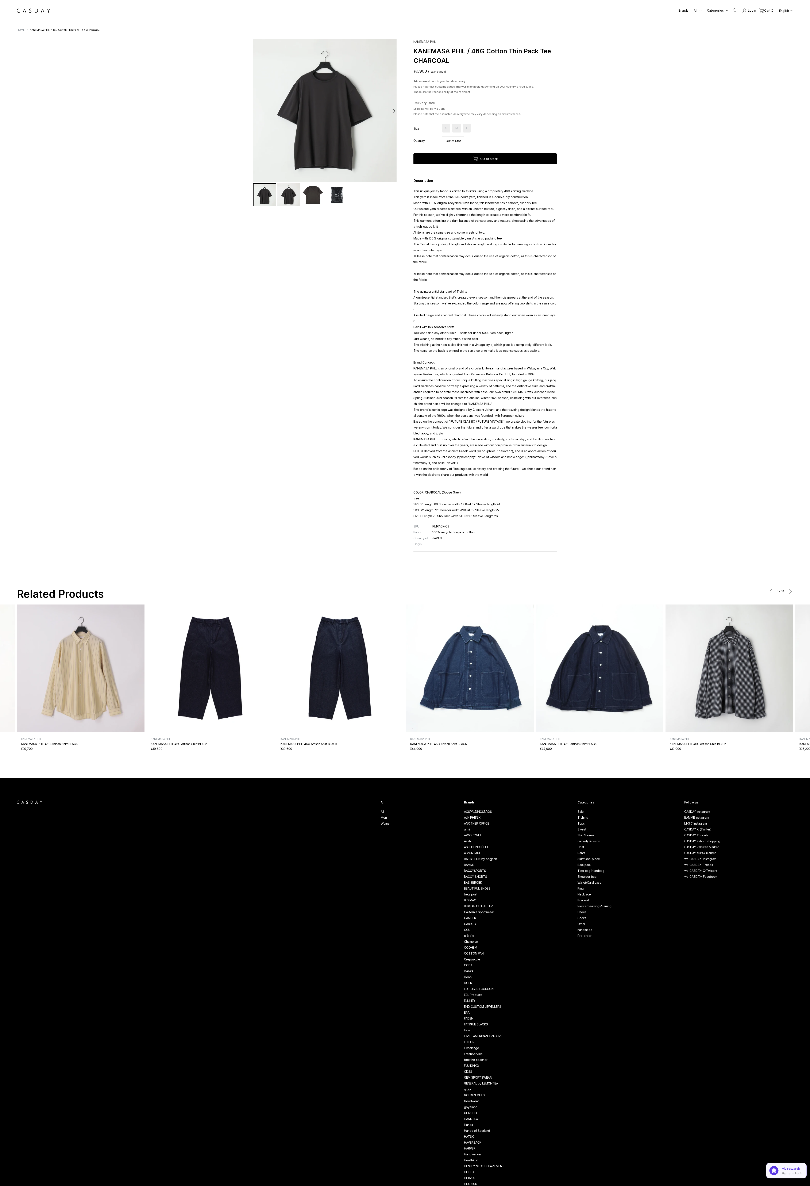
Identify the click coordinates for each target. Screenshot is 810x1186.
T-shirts (583, 817)
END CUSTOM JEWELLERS (482, 1006)
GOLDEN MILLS (474, 1095)
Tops (581, 823)
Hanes (468, 1124)
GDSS (468, 1071)
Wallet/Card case (589, 882)
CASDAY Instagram (697, 811)
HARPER (469, 1148)
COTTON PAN (474, 953)
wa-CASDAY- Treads (698, 865)
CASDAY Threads (696, 835)
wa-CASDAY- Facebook (700, 876)
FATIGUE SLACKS (476, 1024)
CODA (468, 965)
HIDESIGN (470, 1184)
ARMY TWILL (473, 835)
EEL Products (473, 995)
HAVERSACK (472, 1142)
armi (467, 829)
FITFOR (469, 1042)
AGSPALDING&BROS (478, 811)
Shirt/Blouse (586, 835)
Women (386, 823)
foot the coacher (475, 1060)
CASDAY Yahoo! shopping (702, 841)
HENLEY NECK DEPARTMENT (484, 1166)
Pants (581, 853)
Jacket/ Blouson (589, 841)
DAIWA (468, 971)
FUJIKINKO (471, 1065)
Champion (471, 941)
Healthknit (471, 1160)
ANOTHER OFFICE (476, 823)
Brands (683, 10)
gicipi (467, 1089)
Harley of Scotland (477, 1130)
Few (467, 1030)
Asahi (467, 841)
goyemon (470, 1107)
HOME (21, 29)
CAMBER (470, 918)
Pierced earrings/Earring (595, 906)
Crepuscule (472, 959)
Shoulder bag (587, 876)
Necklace (584, 894)
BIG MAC (470, 900)
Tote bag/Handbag (591, 870)
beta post (470, 894)
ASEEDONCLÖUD (476, 847)
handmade (585, 930)
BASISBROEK (473, 882)
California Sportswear (479, 912)
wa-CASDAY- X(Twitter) (700, 870)
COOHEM (470, 947)
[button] (257, 111)
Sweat (582, 829)
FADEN (468, 1018)
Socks (582, 918)
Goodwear (471, 1101)
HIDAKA (469, 1178)
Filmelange (471, 1048)
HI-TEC (469, 1172)
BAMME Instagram (696, 817)
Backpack (584, 865)
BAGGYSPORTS (475, 870)
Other (581, 924)
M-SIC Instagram (695, 823)
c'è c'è (469, 935)
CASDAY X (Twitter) (697, 829)
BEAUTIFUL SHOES (477, 888)
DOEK (468, 983)
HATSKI (469, 1136)
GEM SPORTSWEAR (478, 1077)
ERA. (467, 1012)
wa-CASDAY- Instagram (700, 859)
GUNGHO (470, 1113)
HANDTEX (471, 1119)
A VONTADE (472, 853)
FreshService (473, 1054)
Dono (468, 977)
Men (384, 817)
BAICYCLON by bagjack (480, 859)
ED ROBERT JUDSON (479, 989)
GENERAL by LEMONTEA (481, 1083)
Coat (581, 847)
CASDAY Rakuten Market (701, 847)
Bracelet (583, 900)
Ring (581, 888)
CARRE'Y (470, 924)
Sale (581, 811)
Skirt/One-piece (589, 859)
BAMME (469, 865)
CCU (467, 930)
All (382, 811)
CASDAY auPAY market (700, 853)
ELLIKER (469, 1000)
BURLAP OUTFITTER (478, 906)
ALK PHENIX (472, 817)
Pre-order (584, 935)
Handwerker (472, 1154)
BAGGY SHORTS (475, 876)
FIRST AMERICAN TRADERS (483, 1036)
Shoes (582, 912)
